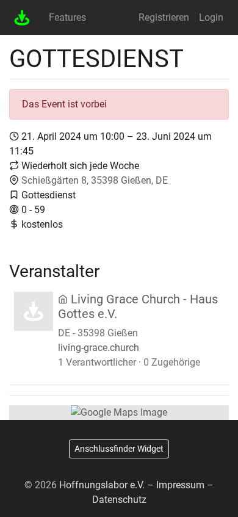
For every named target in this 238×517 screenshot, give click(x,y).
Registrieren (164, 17)
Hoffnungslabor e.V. (102, 485)
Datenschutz (119, 499)
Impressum (180, 485)
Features (67, 17)
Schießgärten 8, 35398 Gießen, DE (94, 180)
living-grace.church (98, 347)
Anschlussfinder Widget (119, 449)
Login (211, 17)
